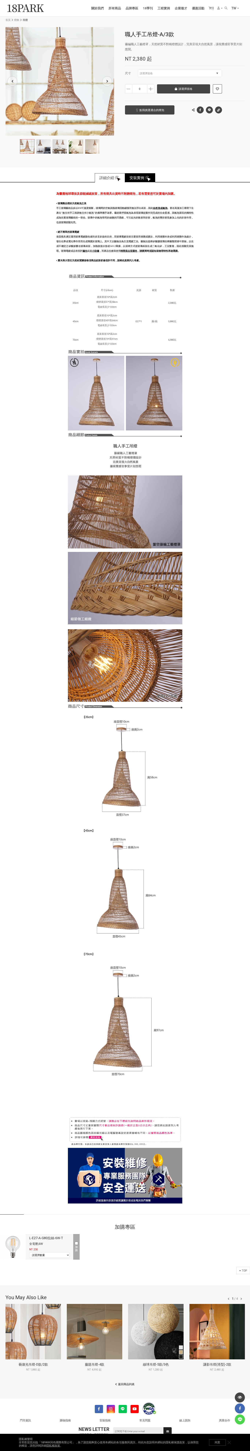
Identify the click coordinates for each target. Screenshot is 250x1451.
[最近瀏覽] (240, 1397)
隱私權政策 (53, 1445)
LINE (209, 109)
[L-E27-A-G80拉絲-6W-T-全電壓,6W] (13, 1247)
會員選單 (220, 8)
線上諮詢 (184, 1420)
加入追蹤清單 (217, 88)
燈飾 (16, 19)
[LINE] (123, 1409)
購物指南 (65, 1420)
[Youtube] (134, 1409)
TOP (244, 1270)
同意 (217, 1442)
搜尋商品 (226, 8)
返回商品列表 (126, 1384)
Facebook (200, 109)
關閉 (229, 1442)
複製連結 (218, 109)
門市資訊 (25, 1420)
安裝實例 (137, 178)
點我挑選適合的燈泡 (151, 110)
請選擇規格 (146, 73)
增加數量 (150, 88)
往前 (228, 1298)
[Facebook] (99, 1409)
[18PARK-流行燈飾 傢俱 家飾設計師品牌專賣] (25, 8)
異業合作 (224, 1420)
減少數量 (128, 88)
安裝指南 (105, 1420)
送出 (167, 1431)
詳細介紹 (106, 178)
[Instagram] (111, 1409)
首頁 (8, 19)
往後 (241, 1298)
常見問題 (144, 1420)
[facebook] (240, 1408)
